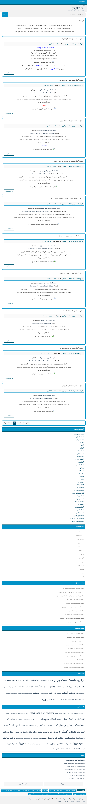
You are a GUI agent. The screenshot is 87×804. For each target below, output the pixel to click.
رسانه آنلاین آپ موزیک (57, 744)
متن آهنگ (27, 744)
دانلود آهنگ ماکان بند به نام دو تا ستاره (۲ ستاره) (72, 618)
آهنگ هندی (80, 513)
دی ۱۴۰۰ (81, 532)
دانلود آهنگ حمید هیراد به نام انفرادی (71, 348)
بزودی (82, 468)
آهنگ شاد (81, 462)
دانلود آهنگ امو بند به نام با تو (76, 611)
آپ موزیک (61, 725)
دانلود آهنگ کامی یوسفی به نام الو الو (75, 656)
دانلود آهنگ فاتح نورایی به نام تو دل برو (74, 614)
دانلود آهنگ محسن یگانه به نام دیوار (71, 121)
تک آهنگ (57, 85)
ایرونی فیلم (80, 482)
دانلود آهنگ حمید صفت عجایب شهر (75, 637)
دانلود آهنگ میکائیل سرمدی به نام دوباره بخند (68, 161)
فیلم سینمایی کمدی (78, 493)
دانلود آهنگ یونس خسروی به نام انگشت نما (73, 588)
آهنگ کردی (80, 510)
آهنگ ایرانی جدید (64, 719)
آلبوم (82, 445)
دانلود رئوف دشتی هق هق (78, 641)
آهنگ (62, 44)
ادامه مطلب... (9, 73)
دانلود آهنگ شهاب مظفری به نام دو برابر (70, 80)
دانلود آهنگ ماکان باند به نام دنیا (76, 622)
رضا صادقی (45, 744)
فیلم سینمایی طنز (78, 490)
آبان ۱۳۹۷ (81, 558)
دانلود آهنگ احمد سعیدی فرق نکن (76, 648)
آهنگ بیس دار (79, 499)
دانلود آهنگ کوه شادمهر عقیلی (76, 775)
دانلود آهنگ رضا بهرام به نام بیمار (72, 386)
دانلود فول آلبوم (79, 516)
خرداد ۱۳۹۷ (81, 577)
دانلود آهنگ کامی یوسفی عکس (76, 660)
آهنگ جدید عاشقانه (24, 719)
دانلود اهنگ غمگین (37, 738)
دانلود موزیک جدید (75, 743)
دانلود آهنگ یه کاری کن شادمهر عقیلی (74, 763)
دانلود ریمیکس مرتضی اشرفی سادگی (75, 633)
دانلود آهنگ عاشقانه (11, 732)
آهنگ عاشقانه (79, 507)
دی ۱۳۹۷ (81, 550)
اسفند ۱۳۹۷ (80, 543)
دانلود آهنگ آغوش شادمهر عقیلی (75, 760)
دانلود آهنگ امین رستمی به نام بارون (75, 645)
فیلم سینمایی (80, 485)
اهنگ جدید (41, 725)
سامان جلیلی (39, 744)
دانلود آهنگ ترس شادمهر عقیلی (76, 766)
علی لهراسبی (33, 744)
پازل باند (54, 749)
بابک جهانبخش (32, 725)
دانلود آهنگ (15, 725)
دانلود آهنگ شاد (26, 732)
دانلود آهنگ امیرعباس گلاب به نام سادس (74, 652)
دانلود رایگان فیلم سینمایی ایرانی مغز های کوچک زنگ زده (70, 596)
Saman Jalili (81, 713)
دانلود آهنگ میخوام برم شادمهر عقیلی (74, 769)
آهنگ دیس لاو (79, 459)
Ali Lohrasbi (7, 713)
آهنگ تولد (80, 504)
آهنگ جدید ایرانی (36, 720)
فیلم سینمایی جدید (78, 521)
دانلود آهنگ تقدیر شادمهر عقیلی (76, 778)
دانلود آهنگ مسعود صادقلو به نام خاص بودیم (73, 607)
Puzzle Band (66, 713)
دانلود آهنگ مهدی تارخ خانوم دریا (72, 39)
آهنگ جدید (80, 454)
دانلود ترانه (28, 738)
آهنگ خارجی (80, 457)
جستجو (5, 15)
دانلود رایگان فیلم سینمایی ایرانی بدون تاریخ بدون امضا (70, 592)
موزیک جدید (17, 743)
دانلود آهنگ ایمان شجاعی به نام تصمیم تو (74, 667)
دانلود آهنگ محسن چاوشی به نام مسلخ (71, 236)
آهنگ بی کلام (80, 496)
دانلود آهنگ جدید (52, 90)
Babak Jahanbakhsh (16, 713)
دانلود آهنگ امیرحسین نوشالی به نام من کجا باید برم (67, 199)
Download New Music (34, 93)
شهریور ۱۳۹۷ (80, 565)
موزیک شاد (60, 749)
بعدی (27, 423)
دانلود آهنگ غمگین (77, 738)
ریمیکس (81, 473)
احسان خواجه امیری (51, 725)
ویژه (54, 241)
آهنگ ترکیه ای (79, 502)
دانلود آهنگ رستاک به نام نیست (73, 311)
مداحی (82, 476)
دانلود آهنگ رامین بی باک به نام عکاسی (71, 273)
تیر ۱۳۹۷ (81, 573)
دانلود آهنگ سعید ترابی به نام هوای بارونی (74, 663)
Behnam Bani (24, 713)
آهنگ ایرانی (80, 440)
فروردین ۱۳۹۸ (80, 539)
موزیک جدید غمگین (68, 749)
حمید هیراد (25, 725)
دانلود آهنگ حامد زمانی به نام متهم (75, 599)
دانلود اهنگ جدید (50, 738)
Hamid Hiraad (58, 713)
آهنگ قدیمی (80, 465)
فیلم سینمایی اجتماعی (77, 518)
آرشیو (59, 316)
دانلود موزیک (9, 738)
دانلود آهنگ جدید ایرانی (43, 732)
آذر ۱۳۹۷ (81, 554)
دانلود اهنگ (64, 738)
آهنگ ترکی (80, 451)
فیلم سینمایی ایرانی (78, 487)
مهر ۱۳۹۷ (81, 562)
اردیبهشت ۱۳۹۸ (80, 535)
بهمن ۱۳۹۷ (81, 547)
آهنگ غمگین (80, 437)
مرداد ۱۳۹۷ (81, 569)
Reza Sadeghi (74, 713)
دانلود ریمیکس (20, 738)
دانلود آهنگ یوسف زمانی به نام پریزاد (75, 603)
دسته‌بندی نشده (79, 434)
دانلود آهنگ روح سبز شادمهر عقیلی (75, 772)
